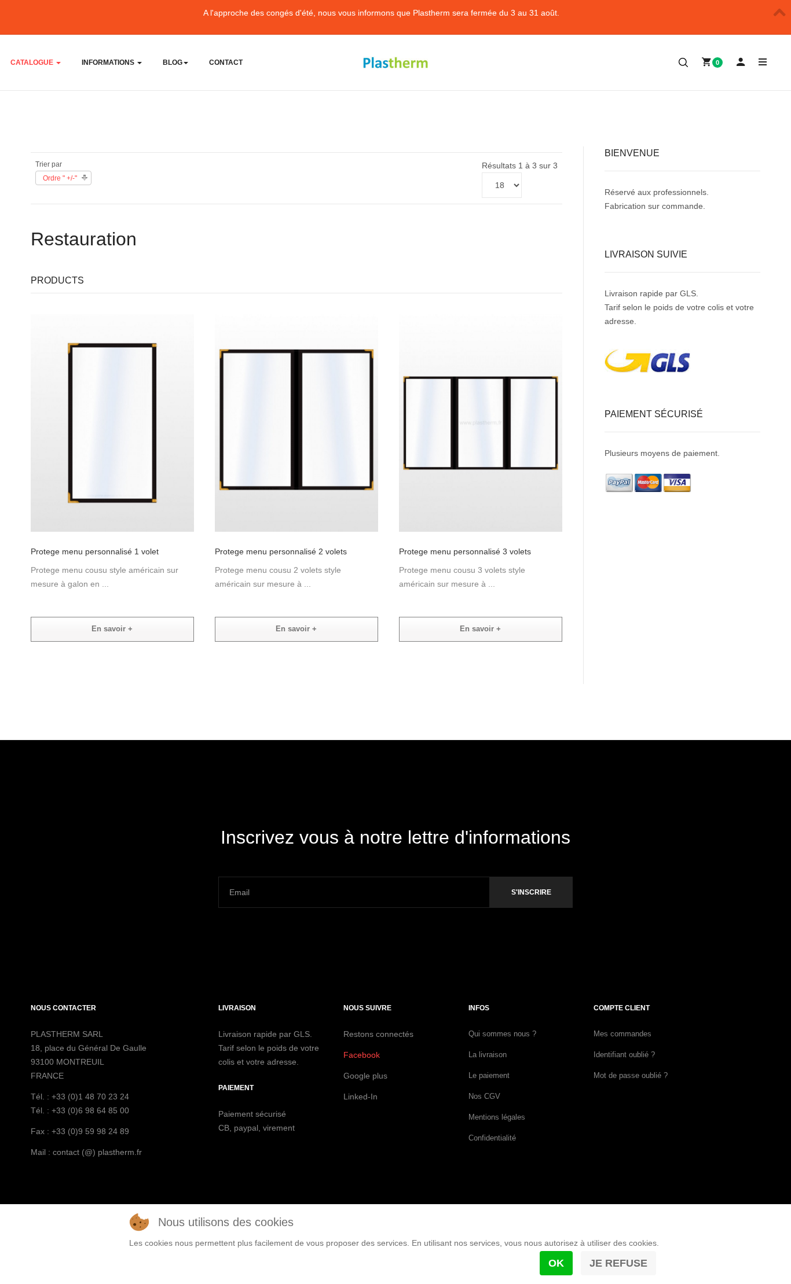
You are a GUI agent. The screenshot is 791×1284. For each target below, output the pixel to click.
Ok (556, 1263)
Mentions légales (496, 1117)
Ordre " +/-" (60, 178)
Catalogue (32, 62)
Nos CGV (484, 1096)
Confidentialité (492, 1138)
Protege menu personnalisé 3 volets (465, 551)
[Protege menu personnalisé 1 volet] (112, 422)
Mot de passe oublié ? (631, 1075)
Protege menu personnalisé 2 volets (281, 551)
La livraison (487, 1054)
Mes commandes (622, 1033)
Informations (109, 62)
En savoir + (112, 628)
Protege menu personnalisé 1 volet (95, 551)
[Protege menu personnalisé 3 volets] (480, 422)
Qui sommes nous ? (502, 1033)
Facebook (361, 1054)
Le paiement (489, 1075)
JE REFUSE (618, 1263)
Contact (226, 62)
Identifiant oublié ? (624, 1054)
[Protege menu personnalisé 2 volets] (296, 422)
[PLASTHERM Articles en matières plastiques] (395, 63)
